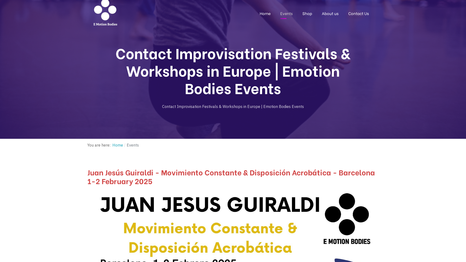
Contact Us (358, 13)
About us (330, 13)
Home (265, 13)
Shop (307, 13)
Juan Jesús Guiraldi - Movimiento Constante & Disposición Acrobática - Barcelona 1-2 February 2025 (231, 176)
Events (286, 13)
